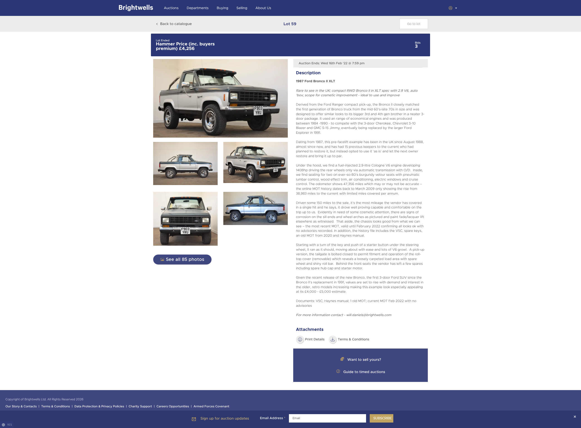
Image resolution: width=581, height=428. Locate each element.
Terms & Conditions (353, 339)
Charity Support (140, 406)
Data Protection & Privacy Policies (99, 406)
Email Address (272, 418)
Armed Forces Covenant (211, 406)
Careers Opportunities (173, 406)
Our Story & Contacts (21, 406)
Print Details (315, 339)
